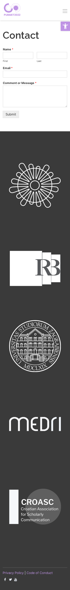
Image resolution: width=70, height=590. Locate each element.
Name (8, 49)
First (5, 61)
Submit (11, 114)
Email (8, 68)
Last (39, 61)
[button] (65, 26)
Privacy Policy (13, 573)
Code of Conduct (40, 573)
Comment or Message (19, 83)
